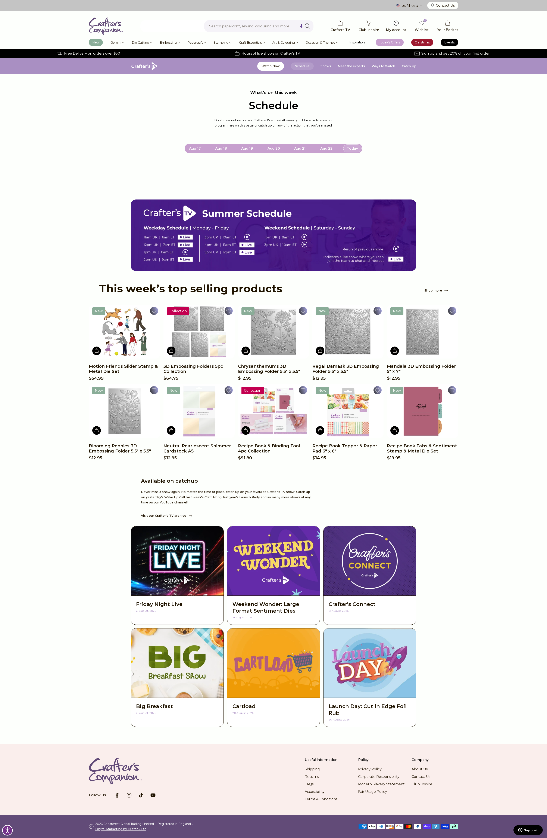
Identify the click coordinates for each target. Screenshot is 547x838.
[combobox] (258, 26)
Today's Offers (389, 42)
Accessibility (315, 792)
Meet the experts (351, 66)
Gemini (115, 43)
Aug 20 (274, 148)
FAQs (309, 784)
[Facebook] (117, 795)
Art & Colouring (283, 43)
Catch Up (409, 66)
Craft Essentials (250, 43)
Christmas (422, 42)
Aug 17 (195, 148)
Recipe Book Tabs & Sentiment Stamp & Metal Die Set (422, 448)
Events (449, 42)
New (95, 42)
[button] (301, 26)
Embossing (168, 43)
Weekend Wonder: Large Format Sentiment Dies (265, 607)
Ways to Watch (383, 66)
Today (352, 148)
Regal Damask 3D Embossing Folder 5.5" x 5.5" (345, 369)
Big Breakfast (154, 706)
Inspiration (357, 42)
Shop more (433, 290)
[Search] (307, 25)
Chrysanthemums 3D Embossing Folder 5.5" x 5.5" (269, 369)
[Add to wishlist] (154, 311)
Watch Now (271, 66)
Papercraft (195, 43)
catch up (265, 125)
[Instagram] (129, 795)
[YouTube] (153, 795)
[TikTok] (141, 795)
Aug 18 (221, 148)
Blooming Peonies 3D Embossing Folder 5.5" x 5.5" (120, 448)
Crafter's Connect (352, 604)
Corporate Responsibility (378, 777)
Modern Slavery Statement (381, 784)
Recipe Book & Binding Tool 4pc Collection (269, 448)
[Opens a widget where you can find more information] (528, 830)
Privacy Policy (370, 769)
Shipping (312, 769)
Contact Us (445, 5)
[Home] (106, 26)
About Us (420, 769)
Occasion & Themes (320, 43)
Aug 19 (247, 148)
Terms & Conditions (321, 799)
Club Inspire (422, 784)
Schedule (302, 66)
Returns (312, 777)
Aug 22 (326, 148)
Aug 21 (300, 148)
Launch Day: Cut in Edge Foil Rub (368, 709)
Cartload (244, 706)
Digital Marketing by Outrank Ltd (120, 829)
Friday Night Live (159, 604)
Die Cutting (140, 43)
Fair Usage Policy (372, 792)
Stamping (221, 43)
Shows (326, 66)
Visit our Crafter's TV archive (163, 516)
